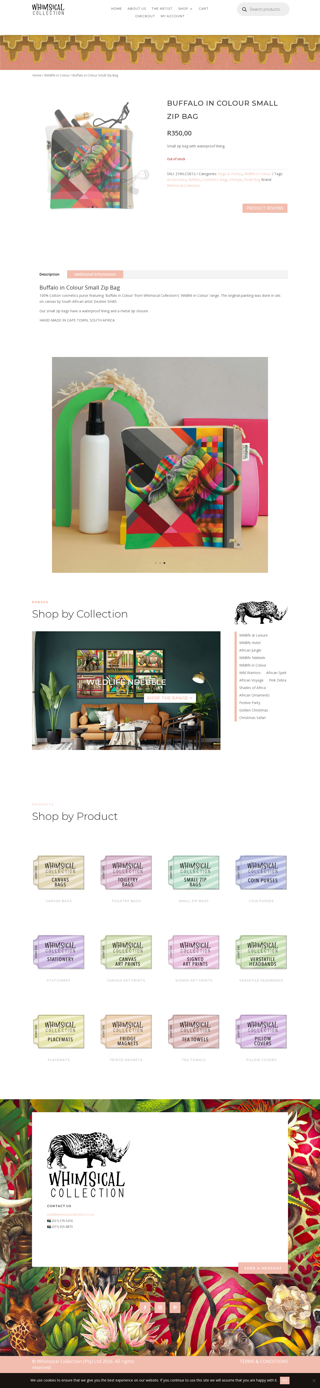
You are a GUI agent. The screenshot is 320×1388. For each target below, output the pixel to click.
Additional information (95, 274)
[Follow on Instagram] (160, 1307)
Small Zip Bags (194, 901)
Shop (183, 8)
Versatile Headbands (261, 980)
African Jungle (250, 651)
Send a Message (263, 1268)
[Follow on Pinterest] (175, 1307)
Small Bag (252, 179)
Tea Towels (194, 1060)
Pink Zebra (277, 681)
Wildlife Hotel (126, 682)
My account (173, 16)
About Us (137, 8)
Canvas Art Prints (126, 980)
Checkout (145, 16)
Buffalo (194, 179)
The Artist (162, 8)
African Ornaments (254, 695)
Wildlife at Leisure (253, 636)
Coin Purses (261, 901)
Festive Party (249, 703)
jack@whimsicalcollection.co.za (70, 1214)
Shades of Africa (252, 688)
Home (116, 8)
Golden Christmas (253, 710)
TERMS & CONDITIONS (264, 1361)
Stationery (58, 980)
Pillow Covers (261, 1060)
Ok (284, 1380)
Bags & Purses (230, 173)
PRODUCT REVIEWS (265, 208)
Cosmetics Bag (214, 179)
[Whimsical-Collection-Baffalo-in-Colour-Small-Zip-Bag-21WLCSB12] (160, 571)
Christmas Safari (252, 718)
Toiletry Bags (126, 901)
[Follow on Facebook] (145, 1307)
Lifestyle (235, 179)
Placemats (59, 1060)
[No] (313, 1380)
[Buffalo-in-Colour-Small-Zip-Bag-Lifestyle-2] (92, 215)
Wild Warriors (250, 673)
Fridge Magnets (126, 1060)
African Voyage (251, 681)
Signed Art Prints (193, 980)
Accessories (176, 179)
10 (145, 740)
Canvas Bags (59, 901)
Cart (204, 8)
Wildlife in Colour (57, 75)
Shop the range (167, 698)
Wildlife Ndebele (252, 658)
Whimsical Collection (183, 185)
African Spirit (276, 673)
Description (50, 274)
